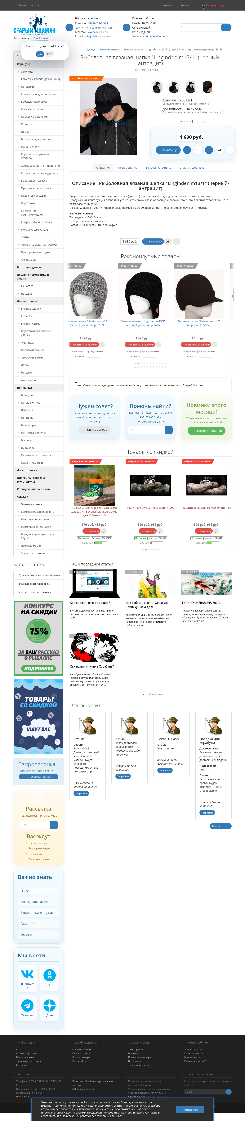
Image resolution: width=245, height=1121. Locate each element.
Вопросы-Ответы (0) (159, 167)
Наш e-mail (22, 1096)
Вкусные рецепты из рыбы (34, 583)
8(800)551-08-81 (98, 23)
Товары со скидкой (138, 1065)
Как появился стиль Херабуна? (92, 666)
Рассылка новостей (195, 1061)
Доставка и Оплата (30, 5)
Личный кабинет (193, 1049)
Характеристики (127, 167)
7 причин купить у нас (36, 913)
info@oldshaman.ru (97, 36)
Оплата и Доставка (191, 167)
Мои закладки (192, 1057)
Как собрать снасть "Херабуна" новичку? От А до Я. (147, 605)
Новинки (133, 1053)
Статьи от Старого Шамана (35, 592)
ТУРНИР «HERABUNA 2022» (201, 603)
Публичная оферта (83, 1089)
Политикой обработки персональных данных (92, 1116)
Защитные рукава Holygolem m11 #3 (207, 507)
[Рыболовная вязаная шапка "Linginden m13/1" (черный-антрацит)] (109, 116)
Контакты (21, 1065)
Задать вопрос (96, 429)
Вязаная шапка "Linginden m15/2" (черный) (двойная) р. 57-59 (94, 323)
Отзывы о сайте (81, 1053)
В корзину (169, 150)
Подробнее (81, 793)
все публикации (152, 694)
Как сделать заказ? (34, 902)
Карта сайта (79, 1061)
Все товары (134, 1061)
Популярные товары (139, 1057)
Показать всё (220, 826)
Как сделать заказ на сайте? (90, 603)
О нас (24, 891)
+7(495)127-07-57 (97, 32)
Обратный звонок (40, 776)
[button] (214, 5)
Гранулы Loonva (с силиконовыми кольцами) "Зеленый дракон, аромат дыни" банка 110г (94, 511)
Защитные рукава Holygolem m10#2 (150, 507)
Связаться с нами (82, 1049)
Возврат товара (81, 1057)
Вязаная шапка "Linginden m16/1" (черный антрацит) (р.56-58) (206, 323)
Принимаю (189, 1109)
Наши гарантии (25, 1057)
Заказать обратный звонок (150, 36)
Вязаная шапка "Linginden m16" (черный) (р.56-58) (151, 323)
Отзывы (26, 934)
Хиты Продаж (135, 1049)
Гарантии (27, 923)
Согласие (151, 1112)
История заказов (193, 1053)
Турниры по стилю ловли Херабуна (39, 575)
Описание (103, 167)
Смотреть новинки (208, 431)
